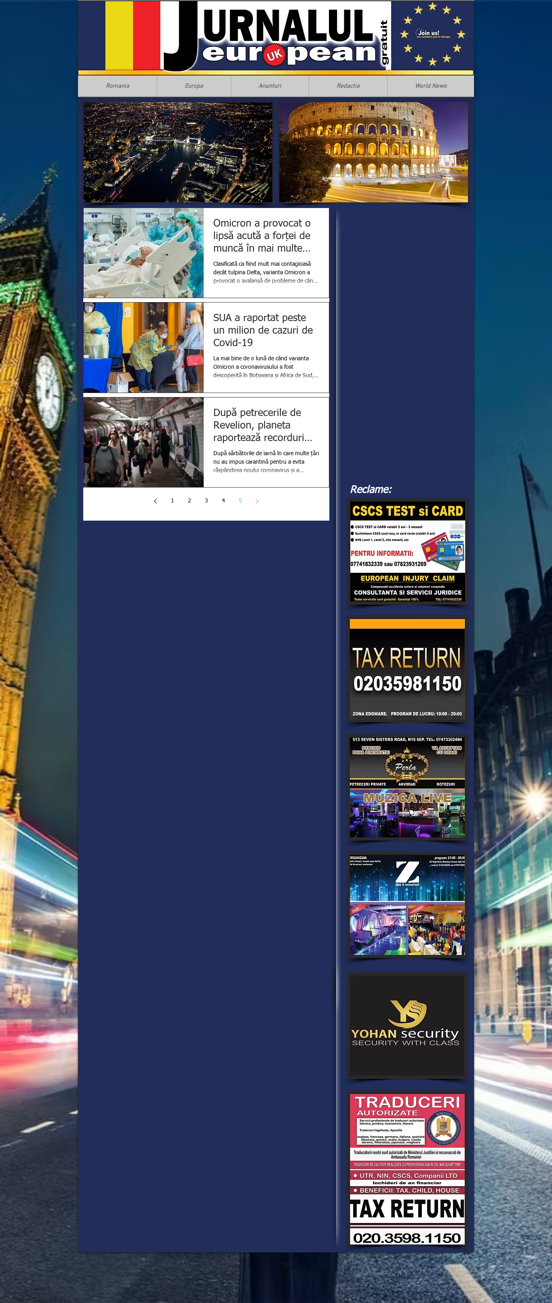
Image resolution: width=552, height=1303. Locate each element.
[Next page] (257, 501)
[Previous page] (155, 501)
